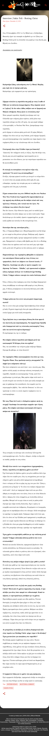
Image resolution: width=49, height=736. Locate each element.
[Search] (45, 5)
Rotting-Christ (27, 684)
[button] (4, 26)
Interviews (12, 684)
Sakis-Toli (8, 688)
